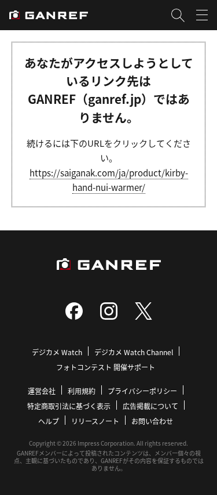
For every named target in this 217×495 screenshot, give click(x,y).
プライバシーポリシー (142, 391)
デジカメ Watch (57, 352)
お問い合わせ (152, 421)
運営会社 (42, 391)
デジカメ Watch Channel (133, 352)
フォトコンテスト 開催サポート (105, 367)
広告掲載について (150, 406)
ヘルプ (48, 421)
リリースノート (95, 421)
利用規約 (81, 391)
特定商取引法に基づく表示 (69, 406)
